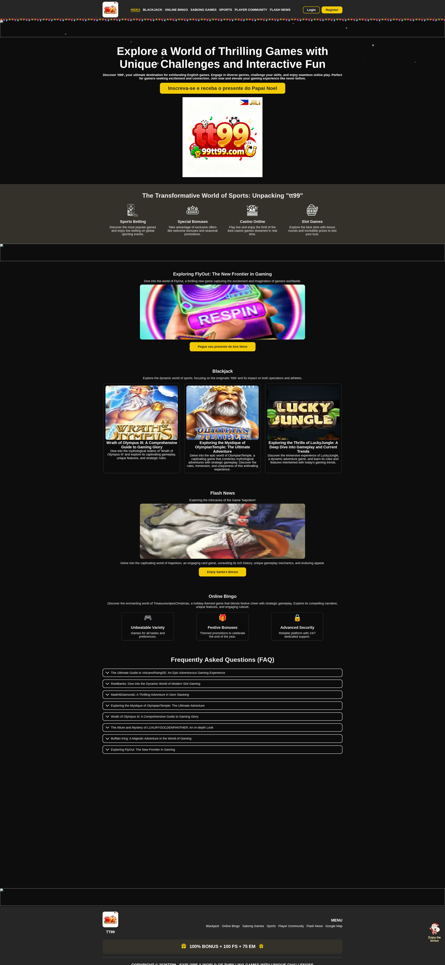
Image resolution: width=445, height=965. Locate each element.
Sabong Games (204, 9)
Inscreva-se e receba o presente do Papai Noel (222, 88)
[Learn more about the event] (222, 36)
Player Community (251, 9)
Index (135, 9)
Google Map (333, 926)
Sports (225, 9)
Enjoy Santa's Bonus (222, 572)
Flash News (280, 9)
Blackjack (152, 9)
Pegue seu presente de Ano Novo (222, 346)
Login (311, 10)
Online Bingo (176, 9)
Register (332, 10)
